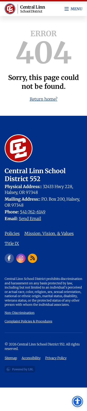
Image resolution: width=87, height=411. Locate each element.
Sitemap (11, 358)
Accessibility (31, 358)
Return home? (44, 99)
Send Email (30, 218)
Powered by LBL (19, 370)
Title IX (12, 243)
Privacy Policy (56, 358)
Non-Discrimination (20, 313)
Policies (12, 233)
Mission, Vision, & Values (49, 233)
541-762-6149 (32, 212)
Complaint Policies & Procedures (28, 321)
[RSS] (32, 258)
